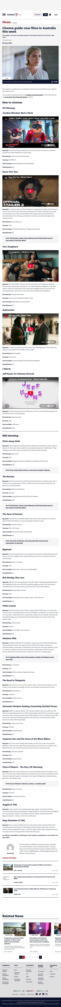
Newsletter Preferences (41, 978)
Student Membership (5, 978)
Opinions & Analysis (17, 973)
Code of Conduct (30, 994)
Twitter (40, 994)
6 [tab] (37, 957)
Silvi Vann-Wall (7, 43)
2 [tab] (26, 957)
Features (15, 22)
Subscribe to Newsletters (17, 979)
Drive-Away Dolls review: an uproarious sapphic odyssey (30, 470)
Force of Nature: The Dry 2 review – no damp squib (27, 784)
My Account (41, 971)
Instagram (46, 994)
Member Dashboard (41, 982)
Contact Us (52, 974)
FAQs (51, 971)
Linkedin (43, 994)
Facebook (37, 994)
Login (55, 14)
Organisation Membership (5, 982)
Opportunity (29, 981)
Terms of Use (22, 994)
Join (45, 14)
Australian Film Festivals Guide (16, 97)
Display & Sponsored (28, 970)
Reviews (16, 976)
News (15, 970)
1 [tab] (23, 957)
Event (27, 976)
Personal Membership (5, 974)
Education (28, 979)
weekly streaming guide (34, 95)
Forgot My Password (40, 974)
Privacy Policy (15, 994)
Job (27, 974)
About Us (52, 976)
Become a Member (4, 970)
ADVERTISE (38, 14)
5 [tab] (34, 957)
